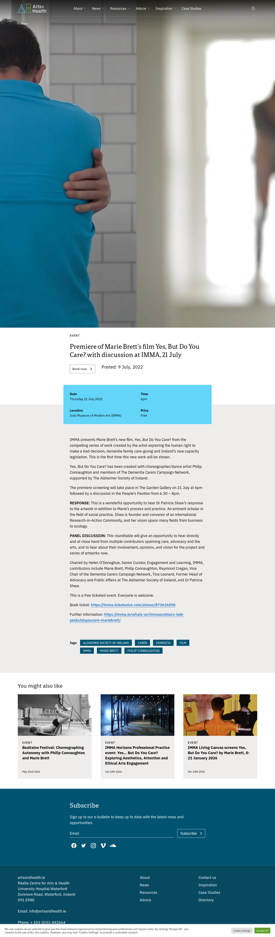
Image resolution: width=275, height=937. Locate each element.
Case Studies (209, 892)
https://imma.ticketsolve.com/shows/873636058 (133, 604)
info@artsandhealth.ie (42, 911)
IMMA (87, 650)
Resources (148, 892)
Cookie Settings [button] (241, 930)
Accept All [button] (262, 930)
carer (142, 643)
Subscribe (188, 833)
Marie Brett (109, 650)
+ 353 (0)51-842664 (41, 922)
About (145, 877)
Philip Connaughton (143, 650)
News (144, 884)
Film (183, 643)
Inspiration (207, 884)
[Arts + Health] (32, 8)
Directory (206, 899)
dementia (163, 643)
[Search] (253, 8)
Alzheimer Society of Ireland (106, 643)
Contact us (207, 877)
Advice (145, 899)
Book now (79, 368)
